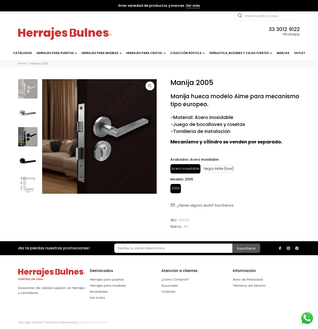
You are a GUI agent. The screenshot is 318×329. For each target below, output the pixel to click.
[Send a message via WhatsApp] (307, 318)
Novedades (99, 291)
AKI (186, 226)
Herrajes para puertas (107, 279)
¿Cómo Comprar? (175, 279)
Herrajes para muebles (108, 285)
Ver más (193, 5)
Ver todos (97, 297)
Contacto (168, 291)
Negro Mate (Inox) (218, 168)
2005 (176, 188)
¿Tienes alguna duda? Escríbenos (205, 205)
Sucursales (169, 285)
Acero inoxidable (185, 168)
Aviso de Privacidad (248, 279)
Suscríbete (246, 248)
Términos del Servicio (249, 285)
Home (22, 63)
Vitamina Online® (95, 322)
